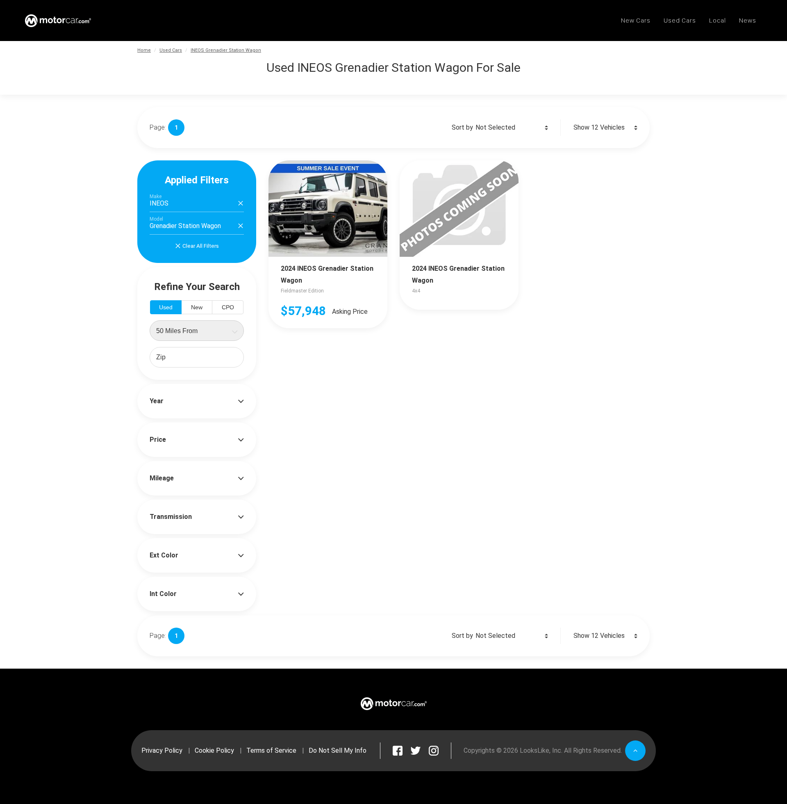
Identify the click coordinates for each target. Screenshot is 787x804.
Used (166, 307)
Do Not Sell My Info (337, 750)
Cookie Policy (214, 750)
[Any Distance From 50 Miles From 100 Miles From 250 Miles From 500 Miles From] (197, 330)
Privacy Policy (161, 750)
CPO (228, 307)
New (196, 307)
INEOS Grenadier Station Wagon (226, 50)
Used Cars (170, 50)
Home (144, 50)
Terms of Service (271, 750)
